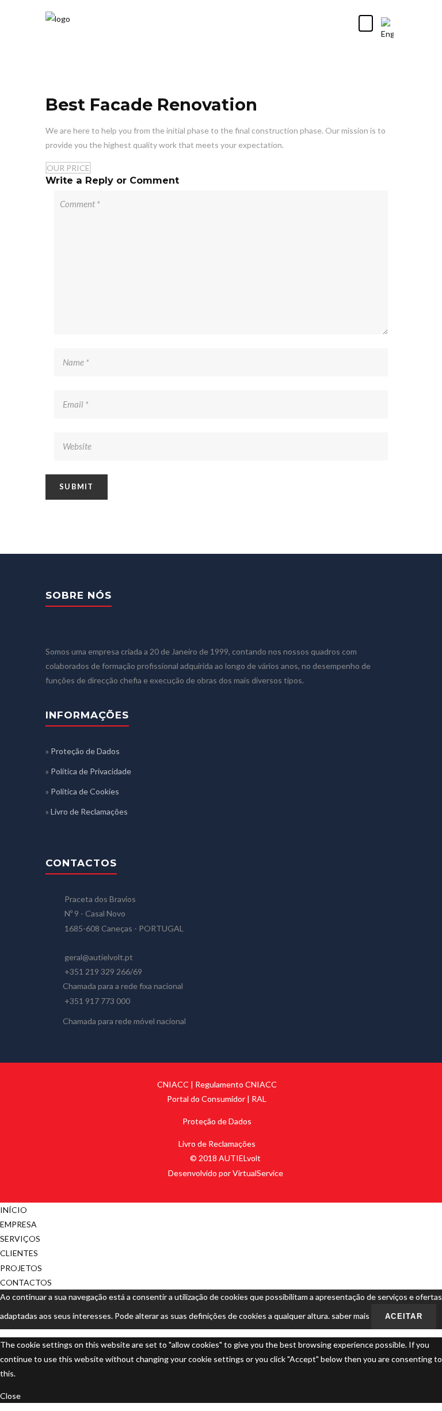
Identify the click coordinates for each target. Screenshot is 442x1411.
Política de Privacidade (91, 771)
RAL (259, 1099)
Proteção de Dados (85, 751)
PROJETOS (21, 1268)
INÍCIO (13, 1210)
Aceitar (403, 1316)
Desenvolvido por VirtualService (225, 1173)
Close (10, 1396)
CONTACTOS (26, 1282)
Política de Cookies (85, 791)
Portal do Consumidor (206, 1099)
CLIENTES (19, 1253)
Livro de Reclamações (89, 811)
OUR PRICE (68, 168)
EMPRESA (18, 1224)
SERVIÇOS (20, 1238)
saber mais (350, 1316)
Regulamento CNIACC (236, 1084)
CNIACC (173, 1084)
